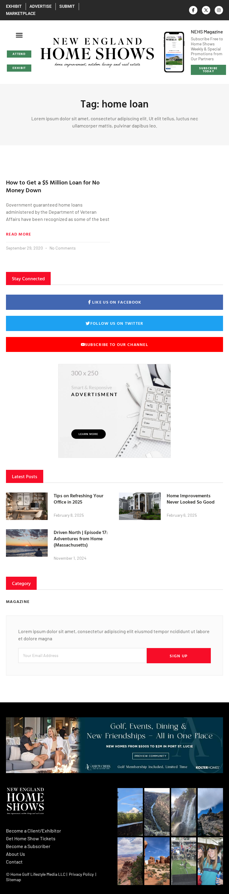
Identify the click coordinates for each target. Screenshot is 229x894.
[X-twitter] (206, 10)
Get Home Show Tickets (30, 838)
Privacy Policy (81, 874)
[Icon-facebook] (193, 10)
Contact (14, 861)
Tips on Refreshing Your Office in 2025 (78, 498)
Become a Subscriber (28, 846)
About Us (15, 854)
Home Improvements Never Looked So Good (191, 498)
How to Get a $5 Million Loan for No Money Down (53, 186)
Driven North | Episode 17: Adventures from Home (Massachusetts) (81, 538)
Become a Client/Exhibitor (33, 830)
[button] (19, 35)
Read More (18, 234)
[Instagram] (219, 10)
